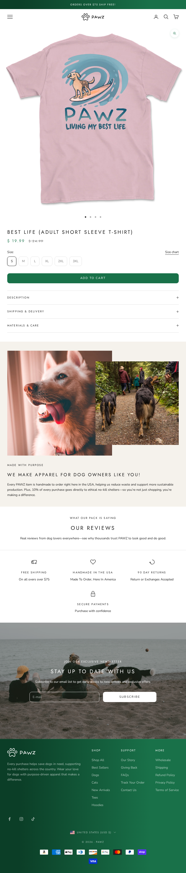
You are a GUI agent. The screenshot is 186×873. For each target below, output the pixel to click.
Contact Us (129, 790)
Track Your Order (132, 782)
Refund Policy (165, 775)
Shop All (98, 760)
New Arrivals (101, 790)
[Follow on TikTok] (33, 819)
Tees (95, 797)
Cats (95, 782)
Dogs (95, 775)
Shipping (161, 767)
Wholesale (163, 760)
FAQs (125, 775)
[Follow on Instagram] (21, 819)
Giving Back (129, 767)
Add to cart (93, 278)
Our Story (128, 760)
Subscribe (129, 697)
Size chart (172, 252)
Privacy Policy (165, 782)
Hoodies (97, 805)
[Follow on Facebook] (9, 819)
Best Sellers (100, 767)
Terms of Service (167, 790)
